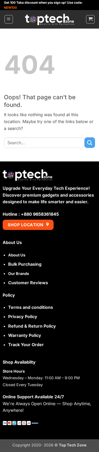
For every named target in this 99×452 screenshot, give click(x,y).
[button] (8, 19)
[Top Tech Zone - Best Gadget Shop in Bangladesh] (49, 19)
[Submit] (89, 142)
